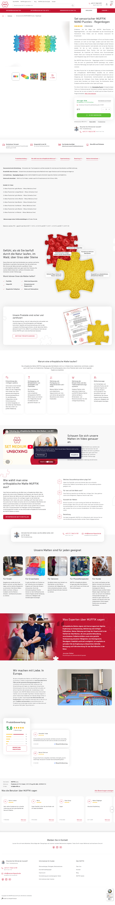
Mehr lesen (23, 819)
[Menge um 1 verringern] (103, 109)
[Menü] (112, 889)
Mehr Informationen (90, 93)
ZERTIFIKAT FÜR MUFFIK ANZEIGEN (25, 336)
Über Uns (78, 866)
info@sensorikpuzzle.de (12, 873)
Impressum (42, 873)
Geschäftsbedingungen (45, 869)
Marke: (92, 121)
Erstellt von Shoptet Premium (10, 898)
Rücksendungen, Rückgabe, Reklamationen (50, 866)
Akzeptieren (74, 455)
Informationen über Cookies (46, 879)
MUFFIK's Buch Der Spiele (44, 1)
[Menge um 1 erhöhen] (109, 109)
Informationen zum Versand (104, 100)
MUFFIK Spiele (80, 876)
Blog (35, 1)
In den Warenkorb (95, 115)
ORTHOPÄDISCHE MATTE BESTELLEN (17, 517)
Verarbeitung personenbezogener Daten (50, 876)
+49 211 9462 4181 (10, 868)
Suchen (72, 5)
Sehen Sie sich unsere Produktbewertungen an (72, 146)
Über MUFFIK (16, 1)
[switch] (109, 899)
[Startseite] (4, 16)
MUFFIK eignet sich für (26, 1)
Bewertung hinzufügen (17, 748)
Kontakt (53, 1)
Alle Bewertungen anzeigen (104, 790)
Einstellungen (41, 455)
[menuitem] (13, 10)
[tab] (21, 158)
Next (112, 809)
